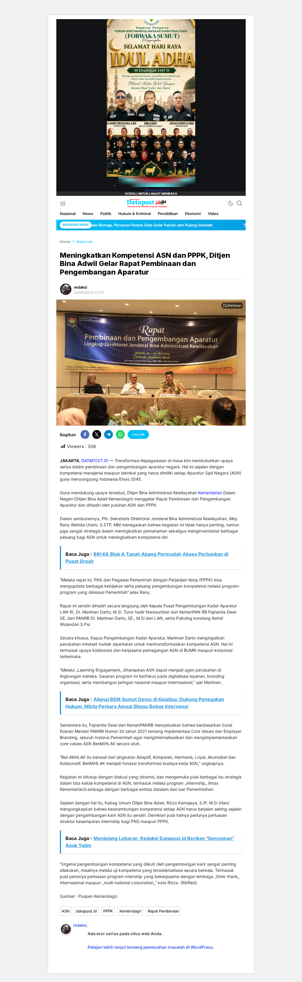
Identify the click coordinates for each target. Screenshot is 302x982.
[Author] (66, 289)
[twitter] (96, 434)
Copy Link (138, 434)
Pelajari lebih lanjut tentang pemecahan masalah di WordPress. (151, 947)
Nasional (84, 241)
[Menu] (63, 203)
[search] (239, 203)
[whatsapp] (120, 434)
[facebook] (85, 434)
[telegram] (108, 434)
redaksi (80, 287)
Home (65, 241)
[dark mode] (230, 203)
